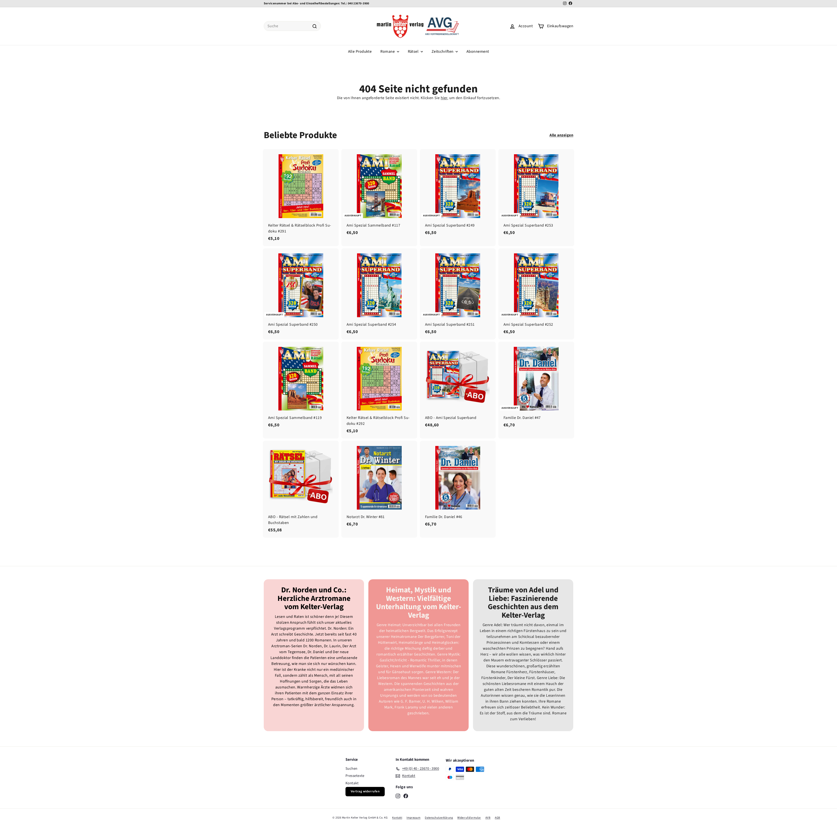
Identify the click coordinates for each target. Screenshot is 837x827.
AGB (497, 818)
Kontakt (352, 783)
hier (444, 98)
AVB (487, 818)
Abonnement (477, 51)
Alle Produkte (360, 51)
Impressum (413, 818)
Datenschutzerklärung (439, 818)
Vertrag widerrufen (365, 791)
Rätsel (414, 51)
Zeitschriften (443, 51)
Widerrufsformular (469, 818)
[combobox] (292, 26)
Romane (388, 51)
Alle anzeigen (561, 135)
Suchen (351, 768)
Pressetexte (354, 775)
